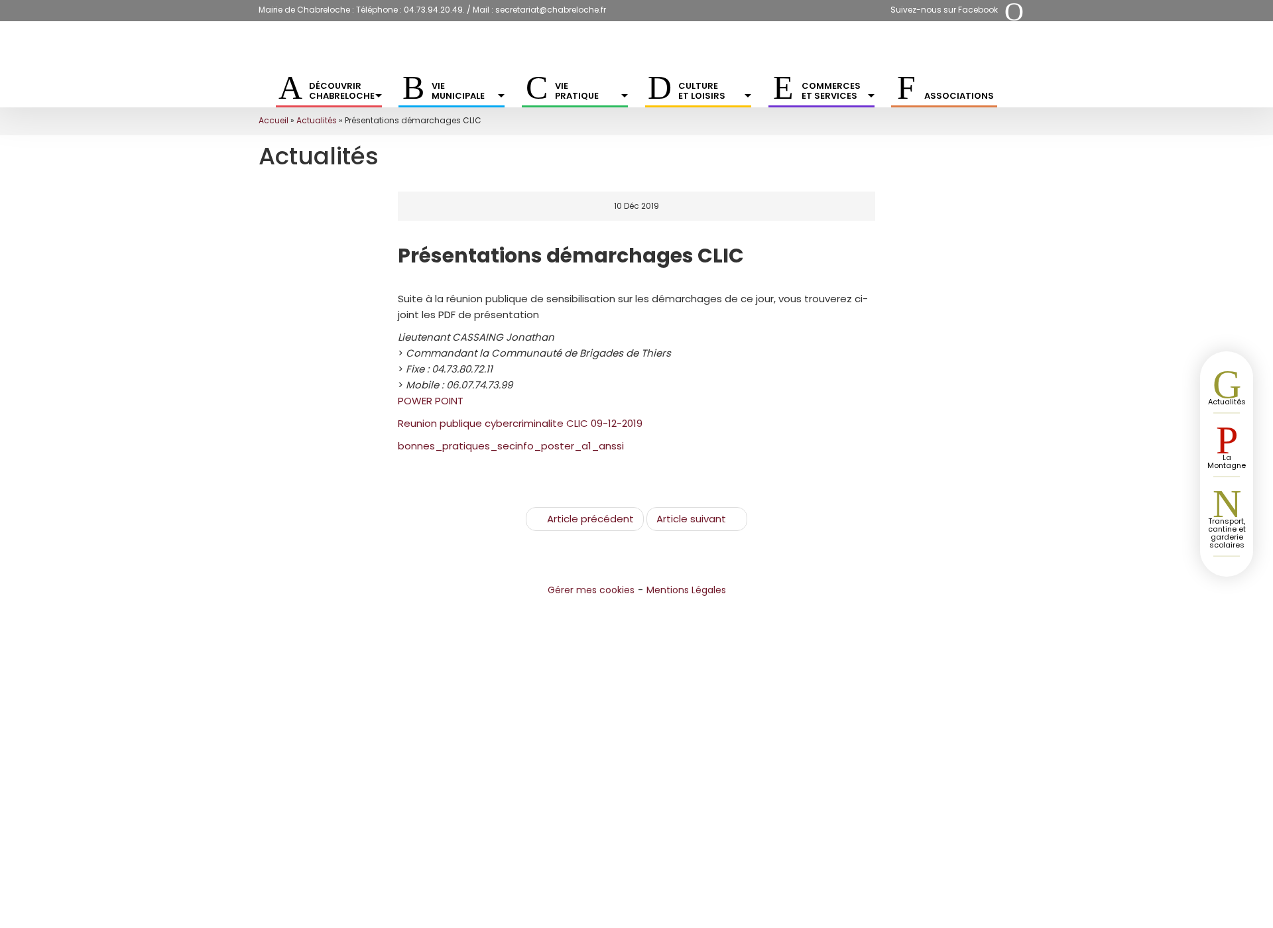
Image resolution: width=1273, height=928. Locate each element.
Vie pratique (577, 91)
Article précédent (590, 519)
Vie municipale (458, 91)
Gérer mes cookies (591, 590)
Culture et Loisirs (701, 91)
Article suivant (691, 519)
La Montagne (1226, 461)
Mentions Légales (686, 590)
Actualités (316, 120)
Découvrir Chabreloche (342, 91)
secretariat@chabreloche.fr (550, 9)
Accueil (273, 120)
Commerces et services (831, 91)
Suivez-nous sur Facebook (944, 9)
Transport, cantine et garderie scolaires (1227, 533)
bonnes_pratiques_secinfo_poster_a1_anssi (511, 446)
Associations (959, 95)
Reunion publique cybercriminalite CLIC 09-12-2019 (520, 423)
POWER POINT (430, 401)
